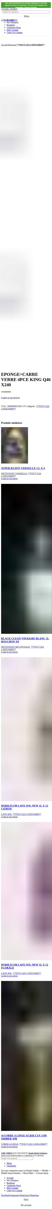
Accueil (4, 45)
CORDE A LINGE (9, 1144)
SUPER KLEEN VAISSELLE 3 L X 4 (23, 468)
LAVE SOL (6, 814)
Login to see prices (10, 397)
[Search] (46, 11)
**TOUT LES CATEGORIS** (31, 45)
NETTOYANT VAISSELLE (14, 473)
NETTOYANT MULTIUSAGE (15, 647)
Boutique (12, 45)
